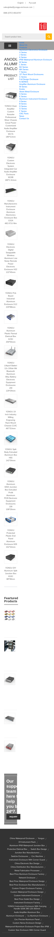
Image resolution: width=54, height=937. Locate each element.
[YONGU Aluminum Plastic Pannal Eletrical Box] (10, 317)
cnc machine (37, 856)
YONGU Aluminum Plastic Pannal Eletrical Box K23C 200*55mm (11, 335)
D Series (23, 106)
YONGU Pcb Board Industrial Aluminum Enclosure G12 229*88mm (10, 300)
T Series (23, 72)
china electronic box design (27, 863)
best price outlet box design (27, 899)
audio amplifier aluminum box (27, 912)
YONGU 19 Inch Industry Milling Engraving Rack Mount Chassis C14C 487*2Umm (10, 420)
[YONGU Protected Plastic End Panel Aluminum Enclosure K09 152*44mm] (10, 519)
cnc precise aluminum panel (27, 919)
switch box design (39, 849)
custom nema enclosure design (27, 923)
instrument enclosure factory (27, 902)
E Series (23, 96)
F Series (23, 111)
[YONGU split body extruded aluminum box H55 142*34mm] (10, 438)
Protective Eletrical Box (17, 849)
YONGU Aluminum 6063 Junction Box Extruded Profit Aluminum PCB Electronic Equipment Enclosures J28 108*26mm (10, 495)
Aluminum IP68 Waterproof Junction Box (27, 845)
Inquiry (13, 817)
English (21, 3)
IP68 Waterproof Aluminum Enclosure (35, 60)
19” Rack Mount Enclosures (31, 74)
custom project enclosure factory (27, 888)
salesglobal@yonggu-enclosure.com (17, 7)
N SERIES (23, 82)
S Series (23, 94)
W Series (23, 87)
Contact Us (24, 118)
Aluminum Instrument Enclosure (33, 99)
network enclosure (27, 878)
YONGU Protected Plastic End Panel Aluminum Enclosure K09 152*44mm (10, 538)
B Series (23, 104)
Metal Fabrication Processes (27, 870)
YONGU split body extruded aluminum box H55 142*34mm (10, 455)
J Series (22, 55)
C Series (23, 77)
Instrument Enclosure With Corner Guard (27, 860)
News (21, 116)
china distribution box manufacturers (27, 867)
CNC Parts (24, 113)
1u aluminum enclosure (37, 916)
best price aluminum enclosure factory (27, 874)
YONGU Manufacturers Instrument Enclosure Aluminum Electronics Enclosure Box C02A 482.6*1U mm (10, 212)
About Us (23, 45)
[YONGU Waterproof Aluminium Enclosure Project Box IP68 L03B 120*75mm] (9, 646)
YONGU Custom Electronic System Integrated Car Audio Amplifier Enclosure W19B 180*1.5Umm (10, 169)
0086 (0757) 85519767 (12, 13)
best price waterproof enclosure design (27, 881)
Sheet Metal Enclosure (29, 91)
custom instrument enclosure (27, 895)
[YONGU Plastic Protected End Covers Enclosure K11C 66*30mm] (9, 615)
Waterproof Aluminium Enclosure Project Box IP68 (27, 926)
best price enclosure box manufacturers (27, 885)
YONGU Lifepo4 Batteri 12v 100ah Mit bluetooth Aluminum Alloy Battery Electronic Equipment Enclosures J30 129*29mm (10, 377)
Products (23, 47)
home (21, 42)
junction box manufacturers (27, 852)
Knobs (22, 89)
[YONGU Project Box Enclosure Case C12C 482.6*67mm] (9, 718)
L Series (22, 64)
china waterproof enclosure (22, 838)
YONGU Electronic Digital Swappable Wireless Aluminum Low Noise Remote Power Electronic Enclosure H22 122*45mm (10, 258)
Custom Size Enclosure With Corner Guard (27, 930)
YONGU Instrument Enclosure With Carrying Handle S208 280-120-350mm (27, 907)
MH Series (23, 69)
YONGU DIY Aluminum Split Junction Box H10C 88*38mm (10, 573)
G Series (23, 109)
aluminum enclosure (15, 916)
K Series (23, 57)
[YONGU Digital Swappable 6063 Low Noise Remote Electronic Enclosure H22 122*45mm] (10, 233)
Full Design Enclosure (28, 79)
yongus (41, 838)
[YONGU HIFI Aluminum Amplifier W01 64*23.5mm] (9, 746)
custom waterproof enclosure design (27, 892)
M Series (23, 62)
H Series (23, 52)
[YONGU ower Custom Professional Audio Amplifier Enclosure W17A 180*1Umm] (10, 95)
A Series (22, 101)
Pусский (32, 3)
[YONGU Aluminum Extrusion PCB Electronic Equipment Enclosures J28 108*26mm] (10, 470)
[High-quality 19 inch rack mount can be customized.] (10, 401)
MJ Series (23, 67)
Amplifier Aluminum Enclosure (32, 84)
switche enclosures (19, 856)
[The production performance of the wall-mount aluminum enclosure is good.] (10, 282)
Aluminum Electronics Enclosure (33, 50)
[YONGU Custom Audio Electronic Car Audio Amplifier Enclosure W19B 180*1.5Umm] (10, 147)
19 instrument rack (27, 842)
